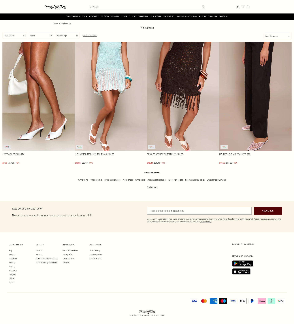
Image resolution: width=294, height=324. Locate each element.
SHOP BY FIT (169, 16)
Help (10, 250)
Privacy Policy (68, 254)
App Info (65, 262)
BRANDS (223, 16)
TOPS (134, 16)
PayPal (11, 282)
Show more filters (90, 35)
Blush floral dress (176, 180)
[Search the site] (203, 7)
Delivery (12, 262)
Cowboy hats (152, 187)
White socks (140, 180)
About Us (39, 250)
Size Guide (13, 258)
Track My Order (95, 254)
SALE (84, 16)
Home (55, 24)
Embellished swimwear (216, 180)
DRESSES (115, 16)
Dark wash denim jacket (195, 180)
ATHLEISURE (156, 16)
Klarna (11, 278)
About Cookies (68, 258)
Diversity (39, 254)
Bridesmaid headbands (156, 180)
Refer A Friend (95, 258)
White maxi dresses (112, 180)
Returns (12, 254)
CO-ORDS (125, 16)
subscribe (267, 211)
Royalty (12, 266)
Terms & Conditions (70, 250)
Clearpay (12, 274)
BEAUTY (202, 16)
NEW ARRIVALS (73, 16)
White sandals (96, 180)
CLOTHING (93, 16)
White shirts (83, 180)
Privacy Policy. (205, 222)
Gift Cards (13, 270)
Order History (94, 250)
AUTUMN (105, 16)
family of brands (238, 219)
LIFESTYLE (213, 16)
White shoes (128, 180)
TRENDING (143, 16)
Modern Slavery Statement (46, 262)
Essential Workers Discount (47, 258)
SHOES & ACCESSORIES (187, 16)
